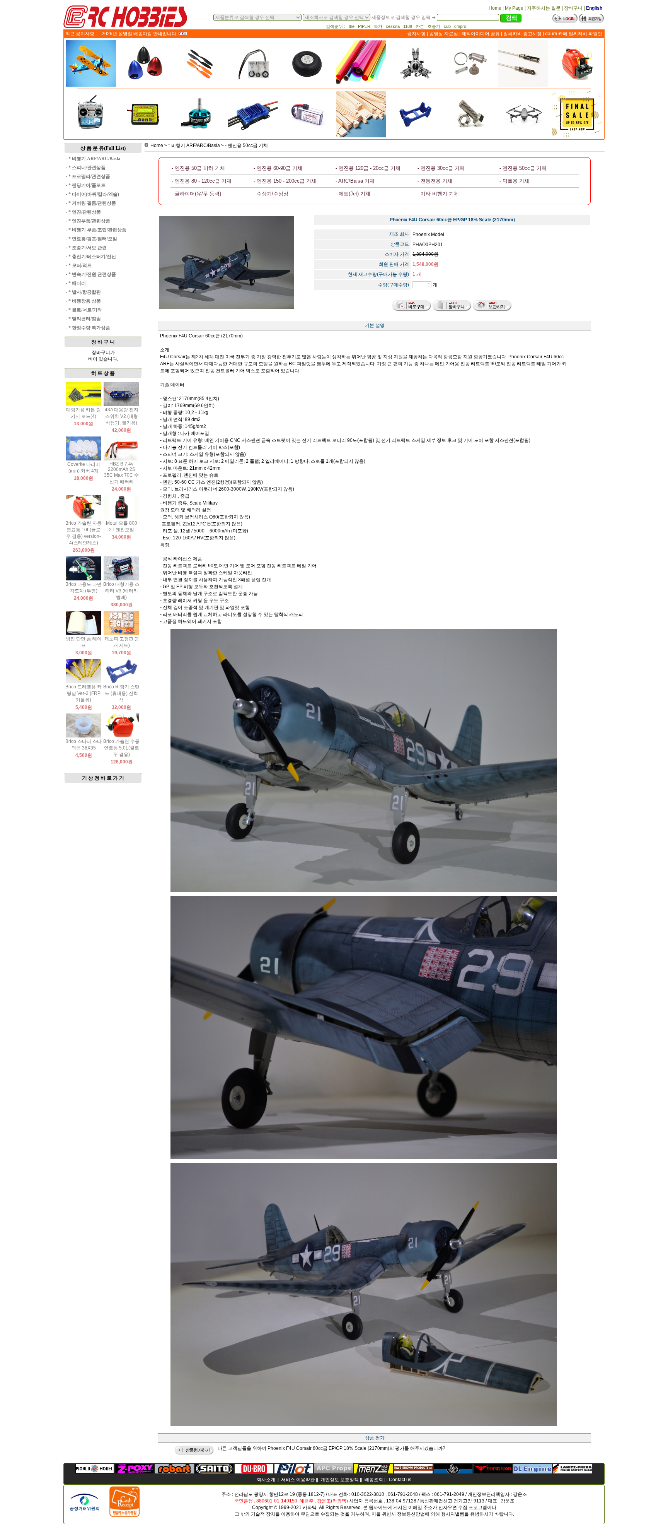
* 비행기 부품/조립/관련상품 (97, 230)
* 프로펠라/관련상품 (89, 176)
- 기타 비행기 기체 (438, 194)
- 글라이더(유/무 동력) (196, 194)
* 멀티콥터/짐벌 (84, 319)
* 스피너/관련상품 (87, 167)
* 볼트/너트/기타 (85, 310)
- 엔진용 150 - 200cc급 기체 (285, 181)
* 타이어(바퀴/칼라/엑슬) (93, 194)
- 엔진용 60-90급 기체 (278, 168)
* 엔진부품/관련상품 (89, 221)
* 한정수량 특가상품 (89, 327)
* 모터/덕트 (80, 265)
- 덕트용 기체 (514, 181)
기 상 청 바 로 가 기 (103, 778)
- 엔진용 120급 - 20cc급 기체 (368, 168)
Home (156, 145)
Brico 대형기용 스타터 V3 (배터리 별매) (121, 591)
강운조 (520, 1494)
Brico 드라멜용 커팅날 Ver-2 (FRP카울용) (83, 693)
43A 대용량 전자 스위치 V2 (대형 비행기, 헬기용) (121, 416)
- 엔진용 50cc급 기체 (246, 145)
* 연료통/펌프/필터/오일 (92, 238)
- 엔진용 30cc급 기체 (441, 168)
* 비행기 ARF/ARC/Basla (94, 158)
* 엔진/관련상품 (84, 212)
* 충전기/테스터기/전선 (92, 256)
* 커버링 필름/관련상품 (92, 203)
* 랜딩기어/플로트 (87, 185)
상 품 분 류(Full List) (103, 148)
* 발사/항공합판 (84, 292)
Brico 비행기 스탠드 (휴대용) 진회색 (121, 693)
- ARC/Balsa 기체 (355, 181)
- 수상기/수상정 (271, 194)
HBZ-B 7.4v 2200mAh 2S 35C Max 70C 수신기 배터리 (121, 472)
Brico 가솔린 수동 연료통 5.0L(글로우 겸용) (121, 748)
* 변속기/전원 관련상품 (92, 274)
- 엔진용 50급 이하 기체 (198, 168)
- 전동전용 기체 (435, 181)
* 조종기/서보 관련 (87, 247)
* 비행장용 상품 (84, 301)
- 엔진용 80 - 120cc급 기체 (202, 181)
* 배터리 (77, 283)
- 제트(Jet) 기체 (353, 194)
